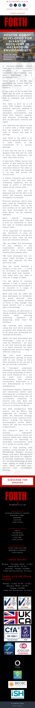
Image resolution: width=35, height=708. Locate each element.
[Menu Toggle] (17, 31)
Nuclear (20, 57)
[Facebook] (10, 5)
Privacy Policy (17, 705)
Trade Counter (17, 13)
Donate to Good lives (17, 9)
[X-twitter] (15, 5)
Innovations (9, 57)
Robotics (8, 59)
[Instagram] (24, 5)
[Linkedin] (19, 5)
